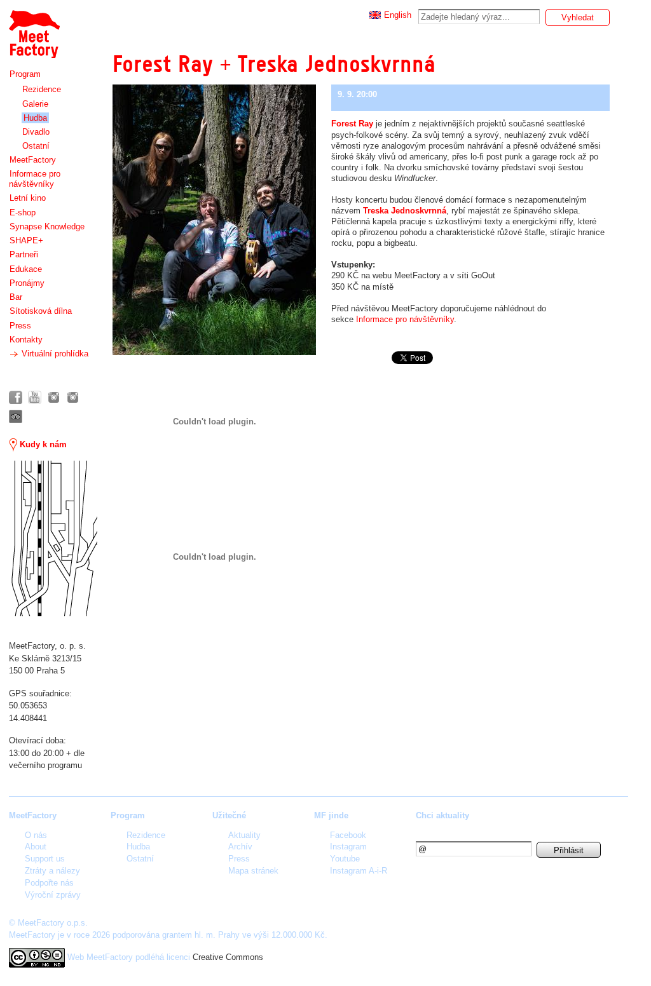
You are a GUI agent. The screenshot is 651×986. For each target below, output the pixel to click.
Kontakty (26, 339)
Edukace (26, 269)
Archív (240, 846)
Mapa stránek (253, 870)
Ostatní (36, 146)
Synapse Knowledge (47, 226)
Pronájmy (27, 283)
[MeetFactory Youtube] (34, 397)
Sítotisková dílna (41, 311)
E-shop (23, 212)
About (35, 846)
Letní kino (28, 198)
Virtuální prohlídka (53, 353)
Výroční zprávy (53, 895)
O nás (36, 835)
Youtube (345, 858)
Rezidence (41, 89)
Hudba (35, 118)
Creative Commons (228, 957)
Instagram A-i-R (358, 870)
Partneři (24, 254)
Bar (16, 297)
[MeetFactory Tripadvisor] (15, 416)
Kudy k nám (42, 444)
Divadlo (36, 132)
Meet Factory (33, 27)
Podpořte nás (49, 883)
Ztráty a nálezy (52, 870)
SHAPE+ (26, 240)
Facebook (348, 835)
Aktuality (244, 835)
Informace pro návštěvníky (34, 179)
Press (20, 325)
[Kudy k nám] (53, 538)
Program (25, 74)
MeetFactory (33, 160)
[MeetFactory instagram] (53, 397)
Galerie (35, 104)
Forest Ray (352, 123)
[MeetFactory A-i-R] (72, 397)
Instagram (348, 846)
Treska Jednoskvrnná (404, 210)
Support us (45, 858)
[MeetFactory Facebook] (15, 397)
